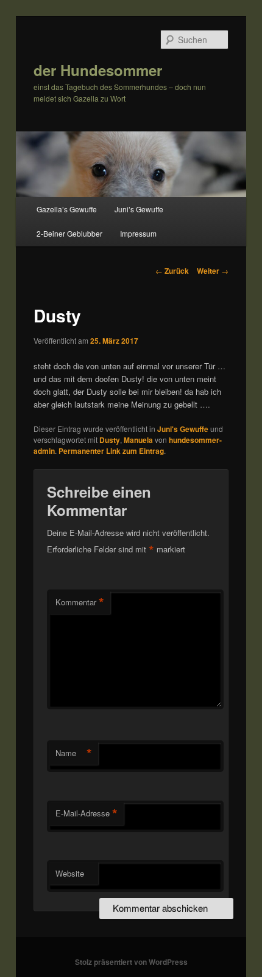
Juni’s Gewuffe (139, 209)
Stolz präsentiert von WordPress (131, 961)
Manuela (138, 439)
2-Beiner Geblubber (69, 233)
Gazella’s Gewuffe (67, 209)
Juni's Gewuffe (182, 428)
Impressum (138, 233)
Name (73, 753)
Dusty (109, 439)
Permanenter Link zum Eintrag (111, 450)
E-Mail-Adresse (86, 813)
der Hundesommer (98, 70)
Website (69, 873)
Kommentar (79, 602)
